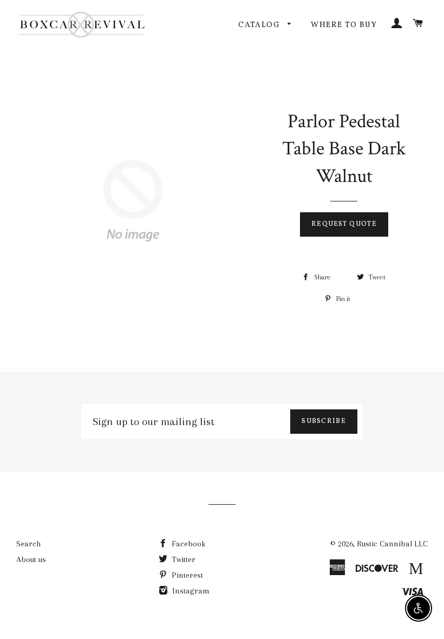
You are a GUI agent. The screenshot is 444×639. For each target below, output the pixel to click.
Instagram (190, 591)
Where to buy (344, 25)
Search (28, 544)
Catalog (260, 25)
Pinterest (186, 575)
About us (31, 559)
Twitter (182, 559)
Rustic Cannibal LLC (392, 544)
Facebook (187, 544)
